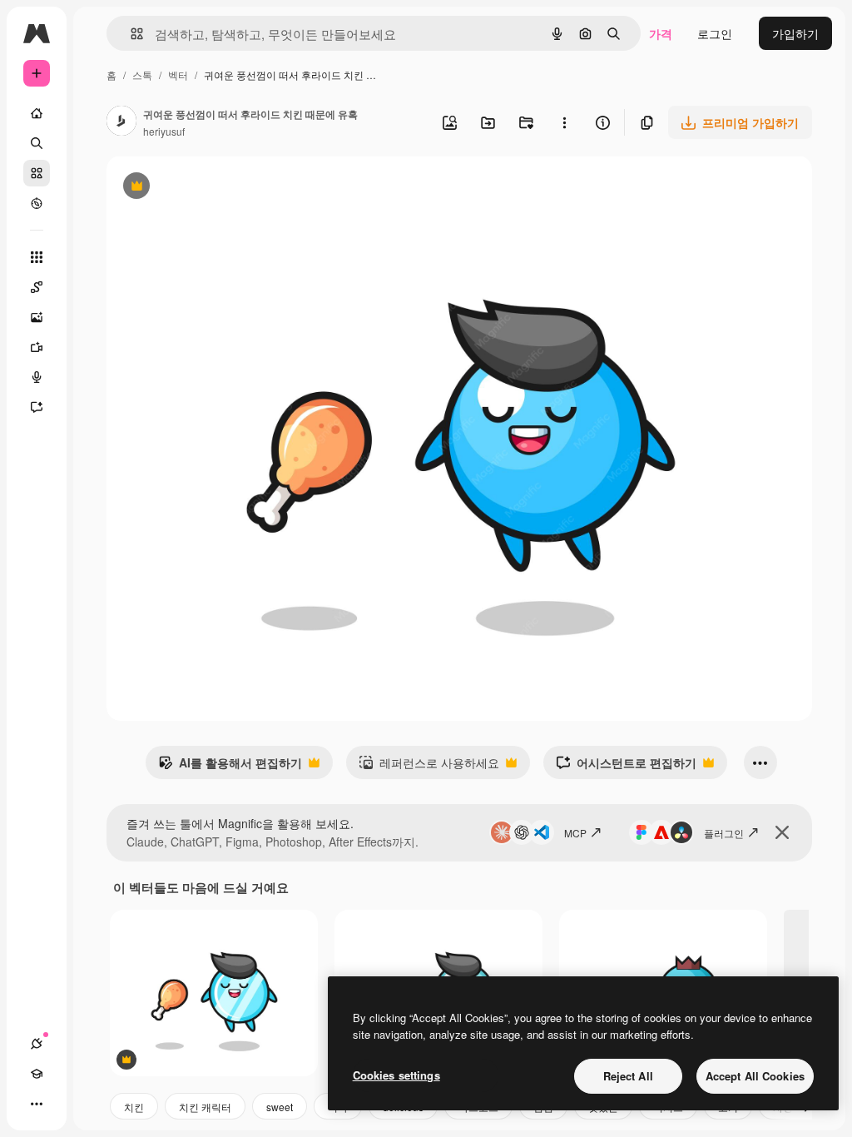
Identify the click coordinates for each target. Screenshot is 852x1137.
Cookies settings (396, 1075)
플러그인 (724, 833)
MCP (575, 833)
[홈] (36, 113)
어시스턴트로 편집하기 (626, 766)
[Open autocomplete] (130, 33)
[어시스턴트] (36, 407)
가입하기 (795, 33)
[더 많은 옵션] (564, 122)
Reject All (628, 1076)
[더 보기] (36, 1103)
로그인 (714, 33)
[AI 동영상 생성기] (36, 347)
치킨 (134, 1107)
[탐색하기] (36, 203)
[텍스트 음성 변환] (36, 377)
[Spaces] (36, 287)
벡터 (178, 74)
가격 (660, 33)
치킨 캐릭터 (205, 1107)
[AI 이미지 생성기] (36, 317)
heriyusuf (164, 131)
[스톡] (36, 173)
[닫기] (782, 832)
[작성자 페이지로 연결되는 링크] (121, 122)
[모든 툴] (36, 257)
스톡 (142, 74)
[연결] (36, 1043)
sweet (279, 1107)
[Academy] (36, 1073)
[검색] (36, 143)
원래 (202, 187)
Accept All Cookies (755, 1076)
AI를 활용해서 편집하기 (230, 766)
